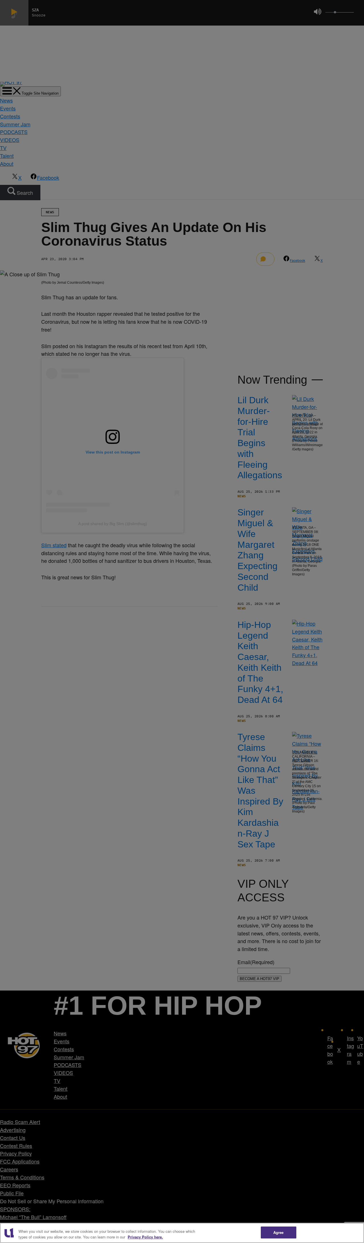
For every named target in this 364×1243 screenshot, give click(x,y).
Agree (278, 1232)
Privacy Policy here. (145, 1237)
